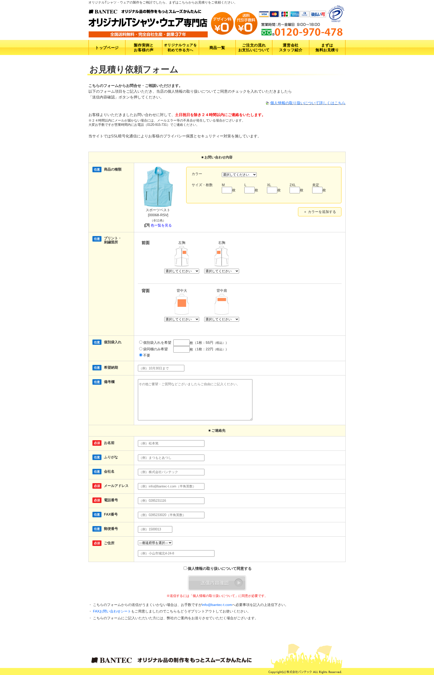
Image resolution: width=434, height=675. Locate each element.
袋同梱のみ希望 (155, 349)
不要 (146, 355)
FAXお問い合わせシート (112, 611)
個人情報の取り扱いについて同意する (220, 568)
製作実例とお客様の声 (143, 47)
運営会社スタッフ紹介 (291, 47)
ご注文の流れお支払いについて (254, 47)
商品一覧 (217, 47)
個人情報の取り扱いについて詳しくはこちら (308, 103)
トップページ (107, 47)
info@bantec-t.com (217, 605)
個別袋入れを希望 (157, 343)
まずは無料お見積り (327, 47)
